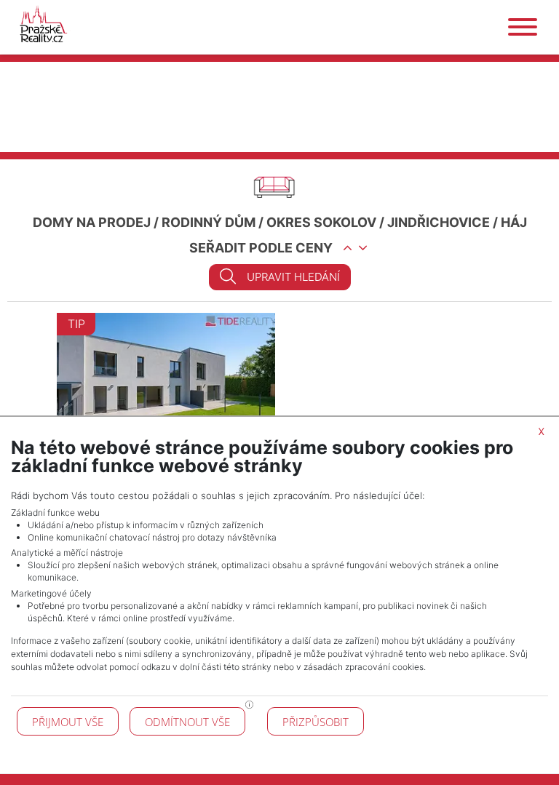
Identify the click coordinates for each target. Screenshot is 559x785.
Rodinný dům (208, 222)
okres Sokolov (321, 222)
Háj (514, 222)
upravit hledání (293, 277)
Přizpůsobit (315, 721)
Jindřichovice (438, 222)
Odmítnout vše (187, 721)
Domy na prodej (92, 222)
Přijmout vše (67, 721)
